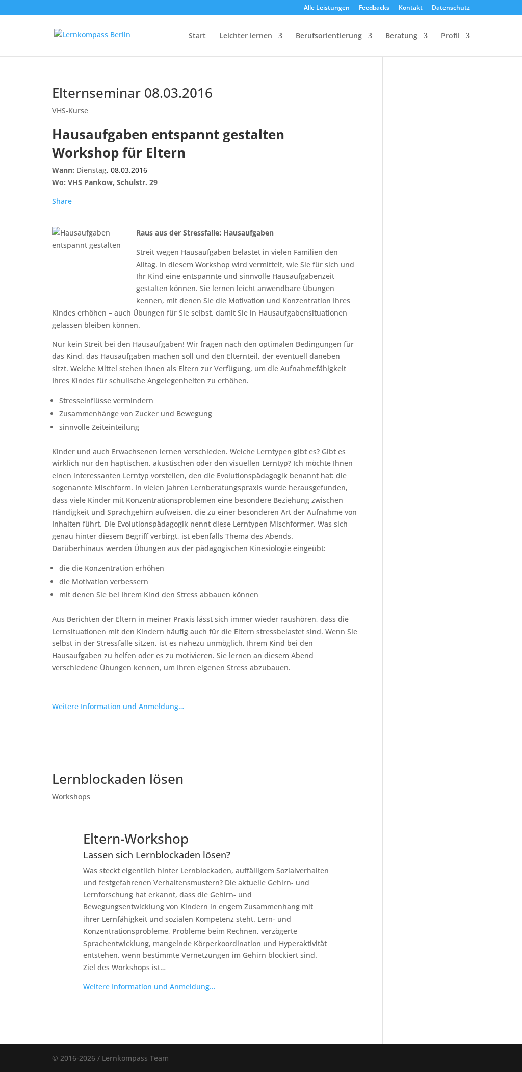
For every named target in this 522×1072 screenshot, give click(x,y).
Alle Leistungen (327, 8)
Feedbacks (374, 8)
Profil (450, 36)
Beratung (401, 36)
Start (197, 36)
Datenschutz (451, 8)
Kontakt (411, 8)
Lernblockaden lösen (118, 779)
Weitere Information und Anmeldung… (118, 706)
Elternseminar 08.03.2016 (132, 93)
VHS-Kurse (70, 110)
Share (62, 201)
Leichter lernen (245, 36)
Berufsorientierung (329, 36)
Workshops (71, 796)
